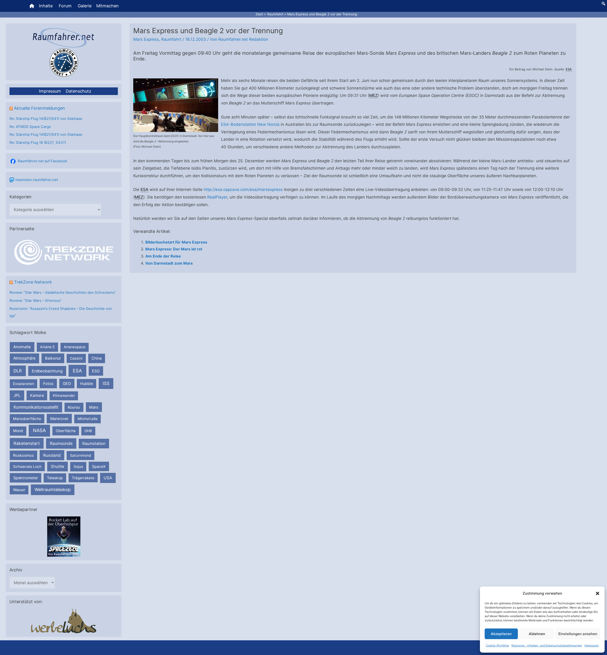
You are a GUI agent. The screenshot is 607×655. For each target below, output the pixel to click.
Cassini (76, 358)
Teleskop (55, 478)
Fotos (48, 383)
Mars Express (146, 39)
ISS (106, 383)
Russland (52, 455)
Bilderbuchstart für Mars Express (176, 242)
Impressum (591, 645)
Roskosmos (23, 455)
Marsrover (59, 418)
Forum (65, 5)
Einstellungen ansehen (577, 634)
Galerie (85, 5)
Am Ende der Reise (163, 256)
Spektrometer (25, 477)
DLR (18, 370)
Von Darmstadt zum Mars (169, 263)
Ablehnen (537, 634)
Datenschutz (78, 91)
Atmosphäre (24, 358)
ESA (77, 371)
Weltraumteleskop (53, 489)
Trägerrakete (83, 478)
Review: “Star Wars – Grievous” (35, 300)
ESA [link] (569, 69)
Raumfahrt (171, 39)
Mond (18, 431)
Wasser (19, 490)
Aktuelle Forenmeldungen (39, 108)
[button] (597, 593)
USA (108, 477)
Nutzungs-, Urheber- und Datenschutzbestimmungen (546, 645)
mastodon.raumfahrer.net (36, 179)
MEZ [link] (373, 95)
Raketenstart (27, 443)
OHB (88, 431)
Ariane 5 (47, 347)
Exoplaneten (23, 383)
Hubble (86, 383)
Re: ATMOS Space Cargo (30, 126)
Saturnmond (80, 455)
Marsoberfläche (27, 418)
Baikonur (53, 358)
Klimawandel (64, 395)
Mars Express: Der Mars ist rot (173, 249)
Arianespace (74, 347)
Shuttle (57, 466)
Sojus (78, 466)
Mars (93, 407)
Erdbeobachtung (47, 371)
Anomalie (22, 346)
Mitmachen (107, 5)
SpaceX (99, 466)
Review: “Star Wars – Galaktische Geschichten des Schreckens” (62, 292)
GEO (67, 383)
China (97, 358)
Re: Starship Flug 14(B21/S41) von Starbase (45, 118)
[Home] (32, 6)
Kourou (74, 407)
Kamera (37, 395)
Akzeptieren (501, 634)
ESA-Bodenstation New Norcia (250, 124)
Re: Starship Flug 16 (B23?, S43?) (37, 142)
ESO (96, 371)
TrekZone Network (33, 282)
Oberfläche (66, 431)
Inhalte (46, 5)
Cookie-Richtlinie (497, 645)
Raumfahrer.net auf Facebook (42, 161)
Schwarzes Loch (27, 466)
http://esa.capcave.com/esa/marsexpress (243, 189)
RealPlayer (217, 197)
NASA (39, 430)
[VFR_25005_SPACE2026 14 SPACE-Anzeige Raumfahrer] (63, 536)
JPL (17, 395)
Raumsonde (61, 443)
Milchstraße (88, 418)
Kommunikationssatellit (36, 407)
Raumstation (94, 443)
